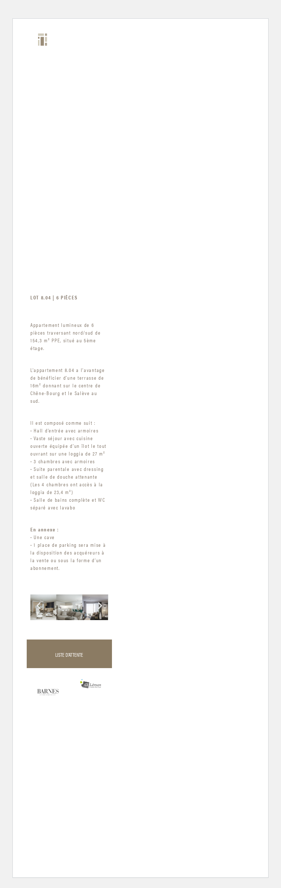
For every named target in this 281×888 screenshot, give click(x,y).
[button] (38, 605)
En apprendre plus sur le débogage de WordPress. (88, 858)
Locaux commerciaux (42, 95)
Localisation (41, 176)
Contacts (36, 205)
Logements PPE (38, 139)
